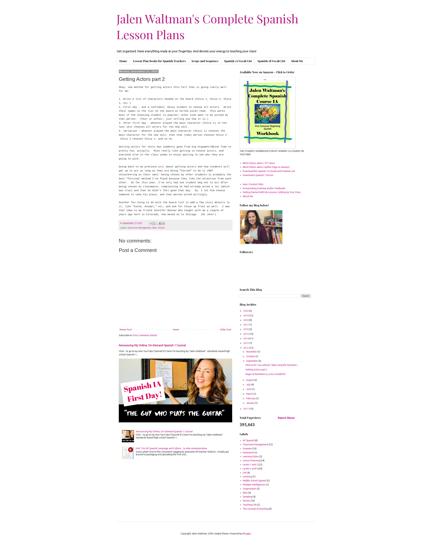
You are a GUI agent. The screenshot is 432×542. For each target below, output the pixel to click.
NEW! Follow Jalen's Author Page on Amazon (266, 167)
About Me (297, 61)
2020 (246, 310)
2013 (246, 343)
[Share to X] (157, 223)
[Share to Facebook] (160, 223)
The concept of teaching (255, 508)
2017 (246, 324)
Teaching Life (250, 504)
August (250, 380)
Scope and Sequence (205, 61)
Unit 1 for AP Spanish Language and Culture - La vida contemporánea (171, 448)
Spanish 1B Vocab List (271, 61)
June (249, 389)
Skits (154, 227)
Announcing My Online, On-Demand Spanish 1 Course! (152, 345)
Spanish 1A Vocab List (238, 61)
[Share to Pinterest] (163, 223)
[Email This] (150, 223)
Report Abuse (286, 417)
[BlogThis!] (154, 223)
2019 (246, 315)
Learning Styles (251, 456)
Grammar (247, 448)
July (248, 384)
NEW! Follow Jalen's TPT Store (259, 163)
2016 (246, 329)
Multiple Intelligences (254, 484)
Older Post (225, 329)
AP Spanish (248, 440)
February (251, 398)
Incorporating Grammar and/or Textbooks (264, 188)
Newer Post (126, 329)
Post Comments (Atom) (145, 335)
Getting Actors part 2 (256, 369)
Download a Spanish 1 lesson (258, 175)
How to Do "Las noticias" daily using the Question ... (272, 365)
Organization (249, 488)
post (161, 166)
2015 (246, 334)
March (249, 393)
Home (123, 61)
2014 (246, 338)
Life (245, 472)
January (250, 403)
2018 (246, 320)
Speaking (247, 496)
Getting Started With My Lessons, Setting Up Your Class (272, 192)
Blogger (247, 533)
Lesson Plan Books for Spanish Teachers (159, 61)
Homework (248, 452)
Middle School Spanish (254, 480)
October (250, 356)
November (252, 351)
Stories (161, 227)
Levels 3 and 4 (250, 468)
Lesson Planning (251, 460)
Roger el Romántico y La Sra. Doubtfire (266, 374)
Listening (247, 476)
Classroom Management (139, 227)
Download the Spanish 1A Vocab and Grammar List (269, 171)
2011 (246, 408)
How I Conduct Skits (253, 184)
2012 (246, 347)
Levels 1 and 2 (250, 464)
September (252, 361)
